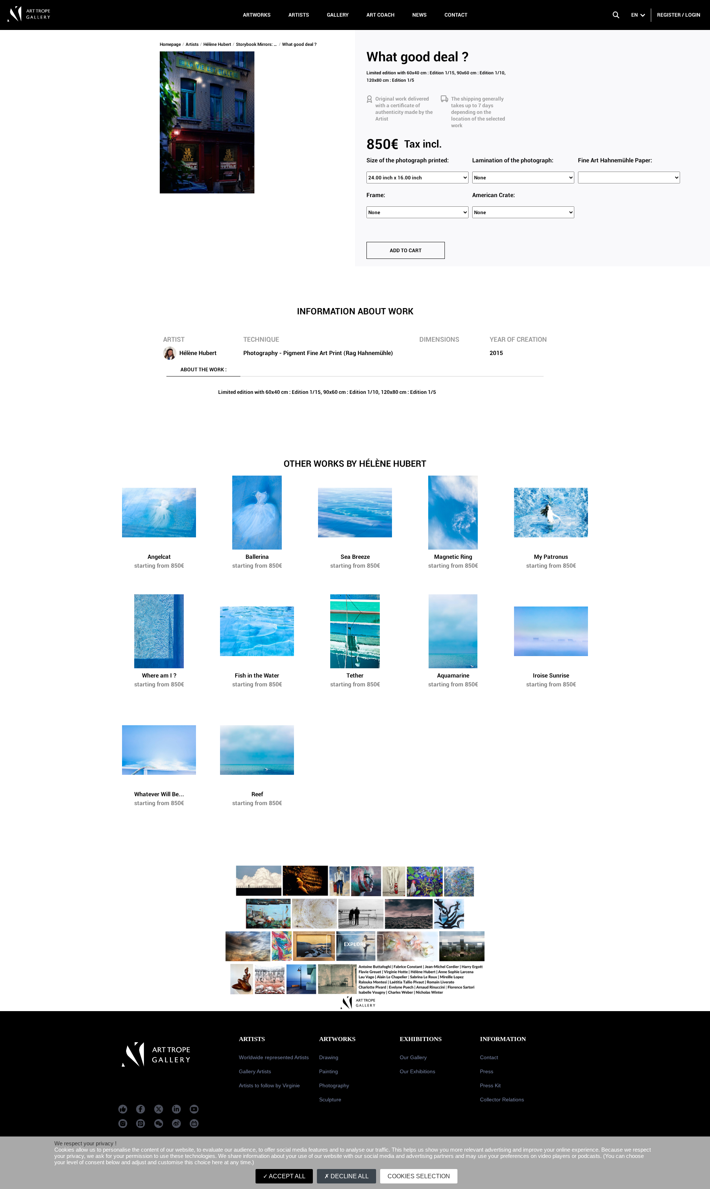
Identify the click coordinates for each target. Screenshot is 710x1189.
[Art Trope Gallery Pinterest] (140, 1123)
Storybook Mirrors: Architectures (257, 44)
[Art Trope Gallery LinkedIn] (176, 1109)
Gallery (338, 15)
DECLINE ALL (349, 1176)
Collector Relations (502, 1099)
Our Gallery (413, 1057)
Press (486, 1071)
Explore (355, 944)
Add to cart (406, 250)
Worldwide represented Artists (274, 1057)
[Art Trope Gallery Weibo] (176, 1123)
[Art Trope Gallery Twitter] (158, 1109)
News (419, 15)
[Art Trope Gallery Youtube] (194, 1109)
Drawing (328, 1057)
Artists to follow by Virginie (269, 1085)
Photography (334, 1085)
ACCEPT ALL (286, 1176)
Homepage (170, 44)
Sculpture (330, 1099)
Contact (455, 15)
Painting (328, 1071)
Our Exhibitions (417, 1071)
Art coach (380, 15)
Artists (298, 15)
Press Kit (490, 1085)
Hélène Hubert (217, 44)
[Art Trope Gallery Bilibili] (194, 1123)
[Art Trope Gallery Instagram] (122, 1123)
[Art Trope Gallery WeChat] (158, 1123)
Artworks (257, 15)
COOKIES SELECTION (419, 1176)
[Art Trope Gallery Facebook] (122, 1109)
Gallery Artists (255, 1071)
